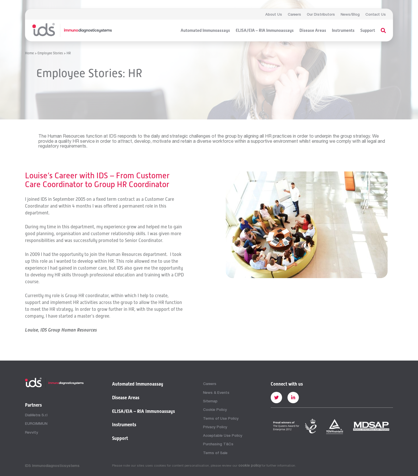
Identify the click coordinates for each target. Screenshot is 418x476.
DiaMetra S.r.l (36, 415)
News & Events (216, 392)
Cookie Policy (215, 409)
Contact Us (375, 14)
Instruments (343, 30)
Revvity (31, 432)
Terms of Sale (215, 453)
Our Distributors (321, 14)
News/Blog (350, 14)
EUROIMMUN (36, 423)
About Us (273, 14)
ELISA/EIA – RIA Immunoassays (265, 30)
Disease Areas (312, 30)
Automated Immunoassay (137, 384)
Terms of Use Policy (221, 418)
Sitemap (210, 401)
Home (29, 53)
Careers (294, 14)
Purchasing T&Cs (218, 444)
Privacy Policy (215, 427)
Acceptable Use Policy (222, 435)
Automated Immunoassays (205, 30)
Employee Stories (50, 53)
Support (367, 30)
